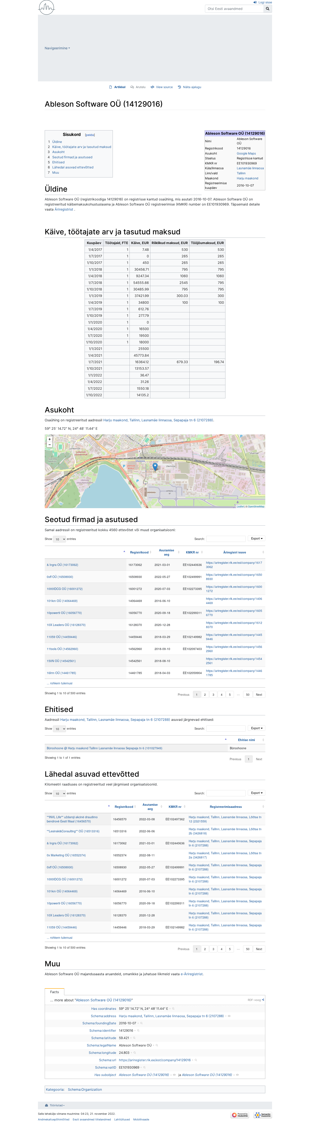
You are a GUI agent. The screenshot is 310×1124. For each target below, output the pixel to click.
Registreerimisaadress (226, 806)
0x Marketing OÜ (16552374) (66, 855)
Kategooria (54, 1089)
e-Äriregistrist (192, 974)
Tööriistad (56, 1105)
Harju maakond (247, 178)
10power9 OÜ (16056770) (64, 613)
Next (259, 694)
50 (247, 694)
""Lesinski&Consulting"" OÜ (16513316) (73, 831)
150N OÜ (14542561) (61, 661)
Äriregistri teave (234, 552)
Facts (54, 992)
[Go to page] (267, 9)
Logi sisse (265, 2)
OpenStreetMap (256, 506)
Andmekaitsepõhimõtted (53, 1119)
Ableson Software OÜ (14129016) (103, 1000)
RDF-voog (254, 1000)
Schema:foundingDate (99, 1023)
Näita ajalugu (192, 87)
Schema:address (103, 1016)
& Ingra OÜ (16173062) (62, 565)
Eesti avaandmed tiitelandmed (92, 1119)
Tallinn (241, 173)
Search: (199, 539)
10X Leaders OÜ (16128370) (66, 625)
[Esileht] (46, 7)
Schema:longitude (102, 1053)
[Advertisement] (171, 48)
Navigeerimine (56, 48)
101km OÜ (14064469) (62, 601)
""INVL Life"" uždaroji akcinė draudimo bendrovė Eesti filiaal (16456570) (72, 819)
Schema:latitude (103, 1038)
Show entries (60, 538)
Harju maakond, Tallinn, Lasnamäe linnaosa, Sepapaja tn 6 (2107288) (158, 420)
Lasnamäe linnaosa (250, 168)
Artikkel (119, 87)
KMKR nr (192, 552)
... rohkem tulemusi (59, 683)
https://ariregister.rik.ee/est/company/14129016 (155, 1060)
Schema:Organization (85, 1089)
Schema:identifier (102, 1031)
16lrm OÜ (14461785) (61, 673)
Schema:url (107, 1060)
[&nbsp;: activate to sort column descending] (85, 552)
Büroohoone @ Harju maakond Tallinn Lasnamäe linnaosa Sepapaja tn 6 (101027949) (104, 748)
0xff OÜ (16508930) (60, 577)
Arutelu (141, 87)
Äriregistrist (64, 209)
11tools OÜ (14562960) (62, 649)
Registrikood (139, 552)
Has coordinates (103, 1009)
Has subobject (105, 1075)
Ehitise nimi (246, 740)
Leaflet (240, 506)
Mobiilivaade (141, 1119)
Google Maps (246, 153)
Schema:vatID (105, 1067)
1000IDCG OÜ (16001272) (65, 589)
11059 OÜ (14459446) (62, 637)
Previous (183, 694)
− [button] (50, 444)
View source (164, 87)
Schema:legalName (101, 1045)
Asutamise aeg (166, 552)
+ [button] (50, 439)
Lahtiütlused (122, 1119)
